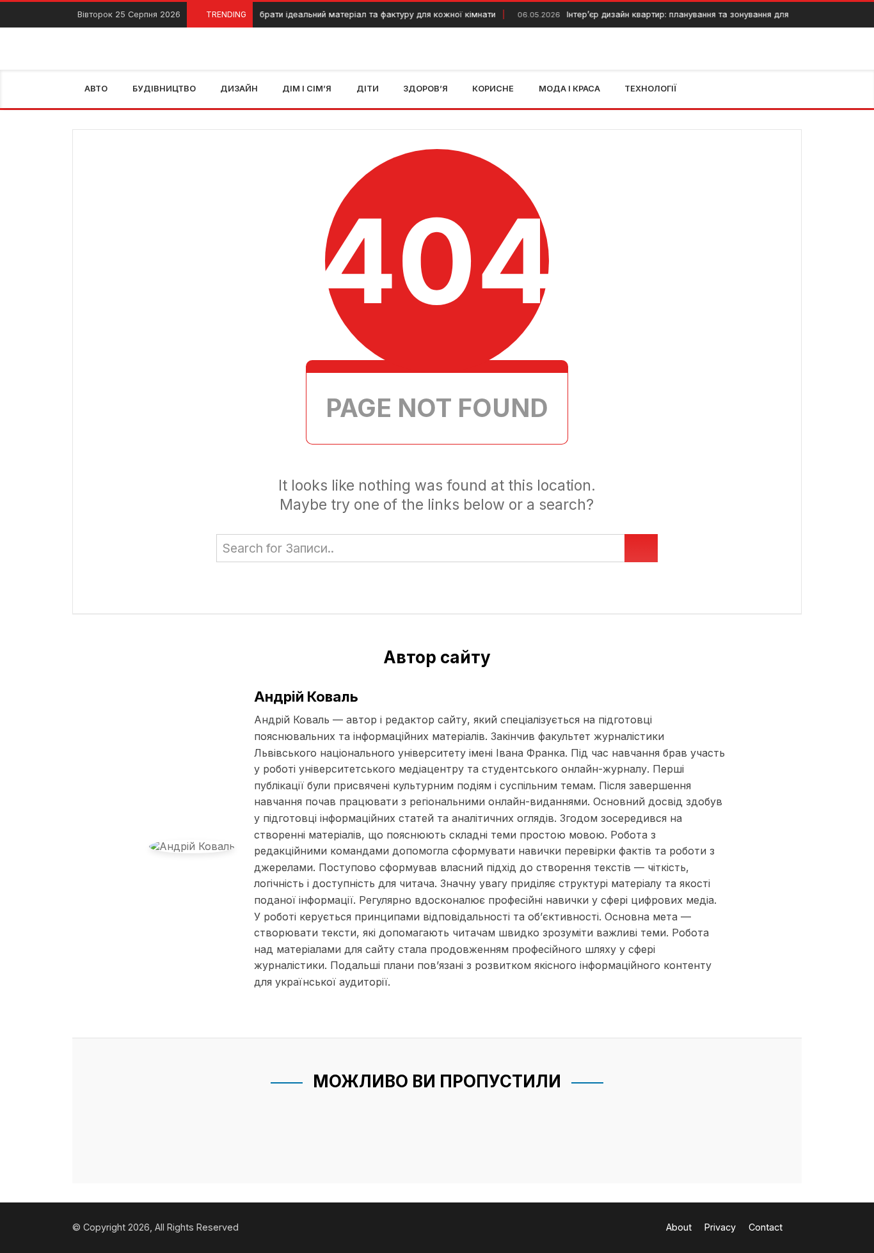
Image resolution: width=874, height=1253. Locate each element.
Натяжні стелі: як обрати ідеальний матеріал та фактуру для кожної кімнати (306, 14)
